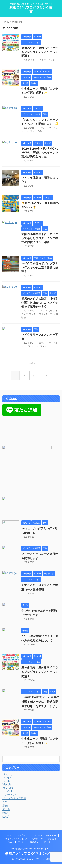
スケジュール (36, 835)
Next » (31, 363)
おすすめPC (51, 835)
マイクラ (53, 128)
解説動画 (52, 839)
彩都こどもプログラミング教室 (31, 853)
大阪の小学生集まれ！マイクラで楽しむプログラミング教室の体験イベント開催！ (39, 238)
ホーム (8, 835)
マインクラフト (29, 131)
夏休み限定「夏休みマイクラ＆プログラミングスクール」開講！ (39, 51)
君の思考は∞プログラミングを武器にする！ (31, 848)
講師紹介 (34, 842)
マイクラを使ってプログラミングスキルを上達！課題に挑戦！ (39, 267)
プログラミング (47, 60)
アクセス (22, 842)
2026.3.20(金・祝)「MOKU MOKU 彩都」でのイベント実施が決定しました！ (39, 152)
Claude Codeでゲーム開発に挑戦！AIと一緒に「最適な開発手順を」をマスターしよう (40, 701)
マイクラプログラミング (16, 839)
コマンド (43, 342)
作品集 (11, 842)
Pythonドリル (38, 839)
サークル (53, 342)
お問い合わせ (48, 842)
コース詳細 (20, 835)
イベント (43, 128)
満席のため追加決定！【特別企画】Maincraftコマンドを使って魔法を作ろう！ (39, 302)
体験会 (41, 131)
